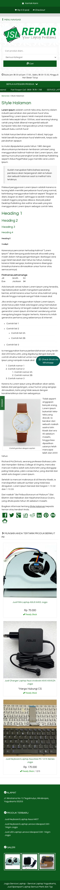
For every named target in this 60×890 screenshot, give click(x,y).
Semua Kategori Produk (20, 84)
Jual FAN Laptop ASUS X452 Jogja (30, 602)
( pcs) (23, 10)
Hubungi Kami (31, 693)
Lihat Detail (31, 615)
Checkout (40, 10)
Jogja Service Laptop (15, 884)
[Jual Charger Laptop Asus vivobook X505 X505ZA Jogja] (30, 650)
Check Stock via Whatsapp (50, 361)
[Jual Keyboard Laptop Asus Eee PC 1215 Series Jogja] (30, 728)
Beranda (5, 96)
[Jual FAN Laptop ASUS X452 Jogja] (30, 571)
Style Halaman (16, 103)
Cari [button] (31, 64)
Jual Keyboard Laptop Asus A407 (22, 819)
